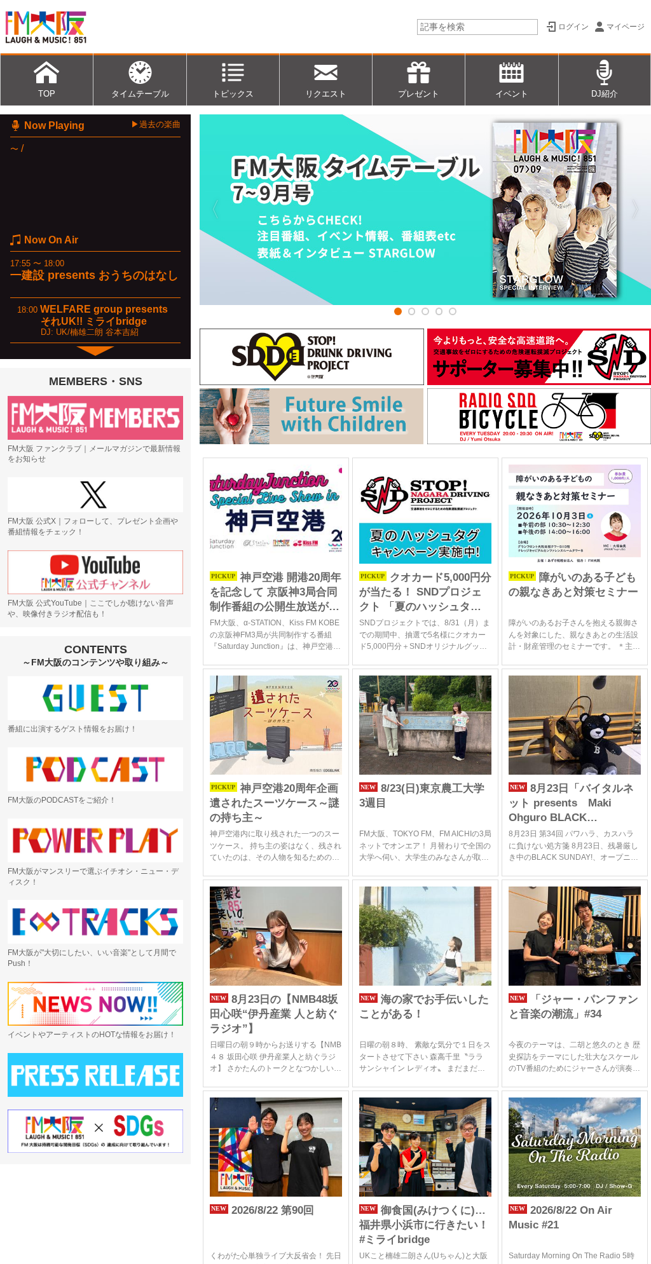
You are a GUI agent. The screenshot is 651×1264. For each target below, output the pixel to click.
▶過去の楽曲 (156, 124)
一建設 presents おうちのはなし (94, 275)
